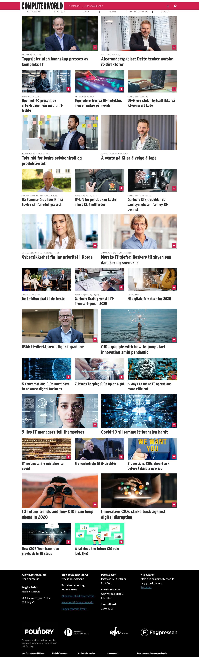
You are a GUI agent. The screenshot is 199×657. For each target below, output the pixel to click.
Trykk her (146, 587)
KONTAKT (166, 12)
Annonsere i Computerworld (77, 602)
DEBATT (112, 12)
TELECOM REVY (33, 12)
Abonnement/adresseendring (77, 596)
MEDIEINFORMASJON (139, 12)
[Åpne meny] (168, 6)
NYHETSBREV (74, 6)
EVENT (86, 12)
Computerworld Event (74, 609)
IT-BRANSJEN (59, 12)
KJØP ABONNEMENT (93, 6)
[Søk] (175, 6)
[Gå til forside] (42, 6)
